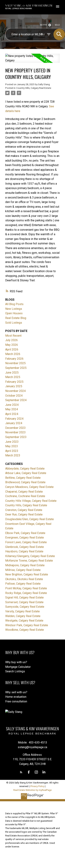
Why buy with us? (16, 662)
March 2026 (12, 354)
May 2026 (11, 345)
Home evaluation (15, 696)
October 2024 (14, 395)
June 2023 (12, 441)
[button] (21, 772)
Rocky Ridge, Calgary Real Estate (26, 593)
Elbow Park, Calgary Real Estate (25, 533)
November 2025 (15, 363)
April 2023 (11, 451)
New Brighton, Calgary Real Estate (26, 574)
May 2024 (11, 409)
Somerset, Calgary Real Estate (24, 602)
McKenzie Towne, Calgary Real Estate (29, 560)
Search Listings (15, 671)
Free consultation (16, 701)
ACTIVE (43, 25)
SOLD (57, 25)
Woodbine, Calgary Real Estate (24, 629)
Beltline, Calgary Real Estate (23, 477)
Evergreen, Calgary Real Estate (24, 537)
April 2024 (11, 414)
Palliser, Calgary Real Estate (23, 583)
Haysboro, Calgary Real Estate (24, 551)
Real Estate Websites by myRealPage (32, 790)
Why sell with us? (16, 692)
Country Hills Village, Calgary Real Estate (31, 500)
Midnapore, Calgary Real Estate (25, 565)
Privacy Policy (37, 786)
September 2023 (16, 437)
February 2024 (14, 418)
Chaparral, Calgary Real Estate (24, 491)
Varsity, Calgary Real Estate (22, 611)
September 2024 (16, 400)
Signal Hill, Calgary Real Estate (24, 597)
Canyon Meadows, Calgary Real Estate (29, 487)
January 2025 (13, 386)
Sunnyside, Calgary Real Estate (24, 606)
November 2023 (15, 432)
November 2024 (15, 391)
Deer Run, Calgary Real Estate (24, 514)
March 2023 (12, 455)
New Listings (13, 309)
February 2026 (14, 358)
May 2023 (11, 446)
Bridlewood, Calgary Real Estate (25, 482)
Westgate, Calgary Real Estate (24, 620)
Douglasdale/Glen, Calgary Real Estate (29, 519)
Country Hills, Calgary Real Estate (33, 88)
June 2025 (12, 372)
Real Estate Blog (15, 318)
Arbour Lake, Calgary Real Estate (25, 473)
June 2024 (12, 404)
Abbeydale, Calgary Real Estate (25, 468)
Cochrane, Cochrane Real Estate (25, 496)
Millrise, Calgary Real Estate (23, 570)
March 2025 (12, 377)
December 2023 (15, 428)
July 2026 (11, 340)
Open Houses (14, 313)
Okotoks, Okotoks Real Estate (24, 579)
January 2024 (13, 423)
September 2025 (16, 368)
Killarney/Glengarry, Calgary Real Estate (30, 556)
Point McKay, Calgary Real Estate (26, 588)
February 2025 (14, 381)
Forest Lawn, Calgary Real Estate (26, 542)
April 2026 (11, 349)
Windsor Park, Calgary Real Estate (26, 625)
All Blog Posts (14, 304)
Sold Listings (13, 322)
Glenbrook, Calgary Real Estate (24, 547)
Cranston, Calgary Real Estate (23, 510)
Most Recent (13, 335)
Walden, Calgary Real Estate (22, 616)
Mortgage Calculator (18, 667)
